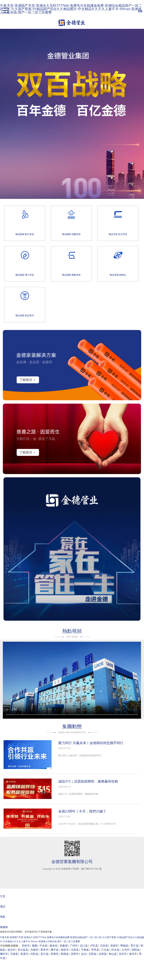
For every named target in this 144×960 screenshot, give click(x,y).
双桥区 (54, 954)
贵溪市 (24, 954)
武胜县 (34, 954)
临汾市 (11, 949)
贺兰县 (44, 954)
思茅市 (75, 954)
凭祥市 (26, 945)
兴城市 (34, 949)
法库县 (75, 949)
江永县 (105, 949)
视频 (34, 945)
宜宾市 (123, 954)
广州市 (74, 945)
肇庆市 (4, 954)
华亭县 (95, 949)
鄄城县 (124, 945)
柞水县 (115, 949)
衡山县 (113, 954)
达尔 (83, 954)
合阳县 (102, 954)
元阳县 (92, 954)
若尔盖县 (23, 949)
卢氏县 (94, 945)
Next (139, 117)
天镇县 (14, 954)
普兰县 (134, 945)
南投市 (65, 949)
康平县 (54, 949)
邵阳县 (136, 949)
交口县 (84, 945)
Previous (5, 117)
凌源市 (114, 945)
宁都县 (85, 949)
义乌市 (125, 949)
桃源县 (65, 954)
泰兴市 (133, 954)
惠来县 (53, 945)
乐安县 (104, 945)
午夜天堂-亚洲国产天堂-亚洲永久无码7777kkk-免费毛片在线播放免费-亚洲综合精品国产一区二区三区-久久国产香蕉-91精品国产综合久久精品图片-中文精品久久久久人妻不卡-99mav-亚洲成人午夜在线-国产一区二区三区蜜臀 (71, 8)
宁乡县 (43, 945)
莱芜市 (44, 949)
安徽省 (64, 945)
